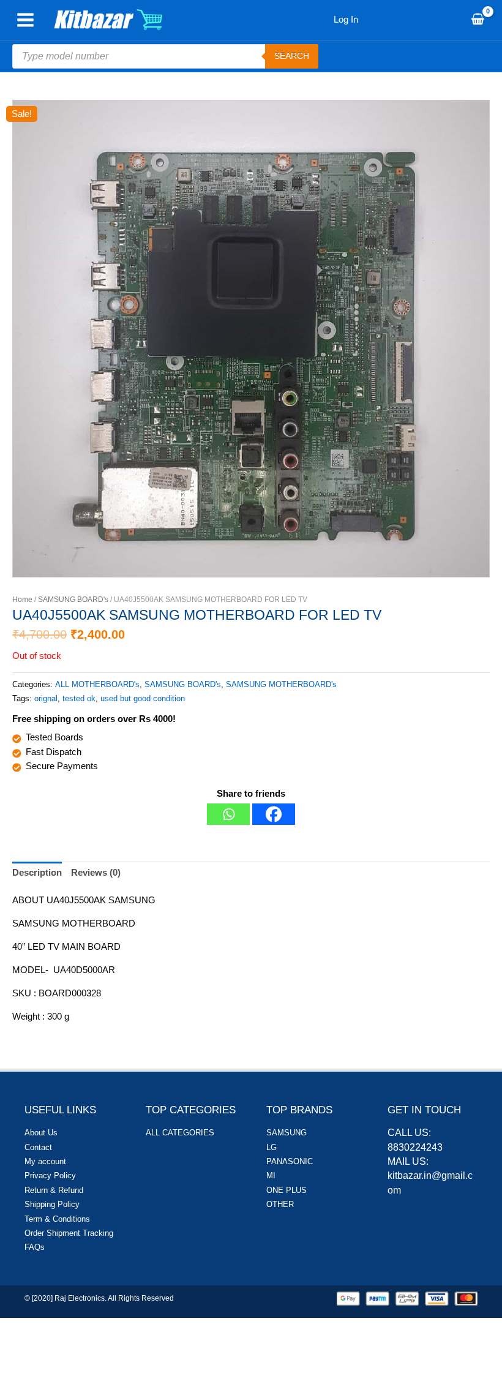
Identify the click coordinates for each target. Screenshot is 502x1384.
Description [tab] (37, 873)
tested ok (79, 698)
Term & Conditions (57, 1219)
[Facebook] (273, 814)
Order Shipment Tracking (68, 1233)
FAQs (34, 1247)
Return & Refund (53, 1190)
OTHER (280, 1204)
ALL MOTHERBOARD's (97, 684)
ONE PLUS (286, 1190)
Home (22, 599)
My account (45, 1161)
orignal (46, 698)
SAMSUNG (286, 1132)
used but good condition (142, 698)
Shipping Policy (52, 1204)
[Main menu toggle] (25, 20)
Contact (38, 1147)
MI (270, 1175)
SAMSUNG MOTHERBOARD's (281, 684)
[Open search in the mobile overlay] (165, 56)
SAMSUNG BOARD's (73, 599)
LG (271, 1147)
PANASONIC (289, 1161)
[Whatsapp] (228, 814)
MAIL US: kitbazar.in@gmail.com (430, 1175)
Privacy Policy (50, 1175)
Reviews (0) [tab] (96, 873)
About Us (41, 1132)
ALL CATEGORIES (180, 1132)
